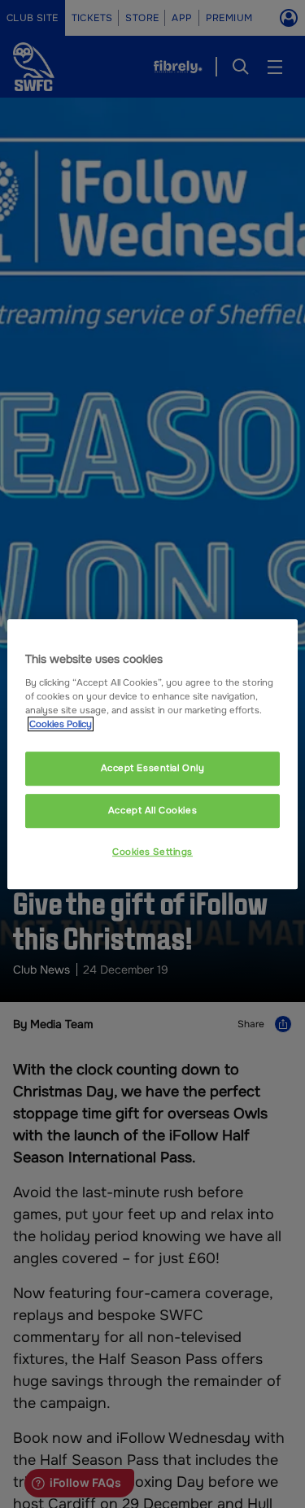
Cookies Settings (152, 851)
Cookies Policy (60, 724)
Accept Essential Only (153, 768)
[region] (152, 754)
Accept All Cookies (152, 810)
